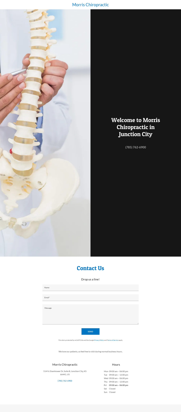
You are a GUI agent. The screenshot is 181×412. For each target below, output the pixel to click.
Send (90, 331)
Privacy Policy (99, 340)
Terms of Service (112, 340)
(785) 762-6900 (135, 147)
